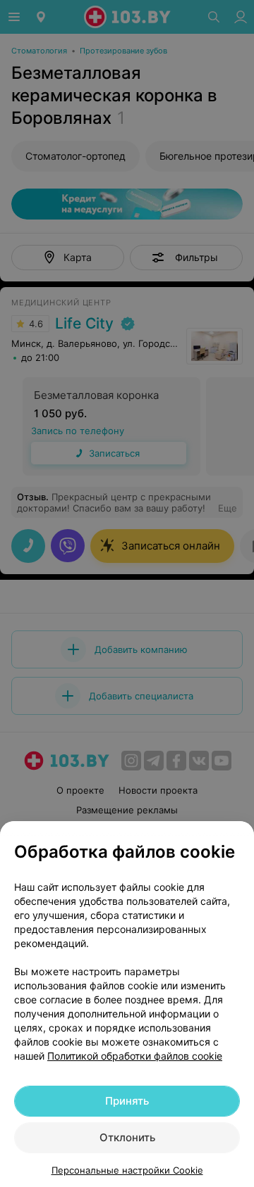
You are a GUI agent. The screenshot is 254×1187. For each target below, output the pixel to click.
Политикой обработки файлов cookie (134, 1056)
